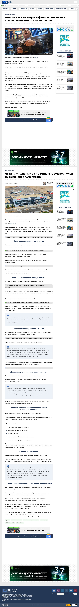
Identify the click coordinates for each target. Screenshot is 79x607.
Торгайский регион (10, 522)
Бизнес (40, 8)
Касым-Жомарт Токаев (29, 520)
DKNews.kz (13, 223)
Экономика (5, 8)
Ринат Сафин (50, 182)
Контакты (45, 605)
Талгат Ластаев (44, 520)
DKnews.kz (37, 57)
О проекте (33, 605)
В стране (72, 8)
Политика (14, 8)
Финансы (32, 8)
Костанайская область (16, 520)
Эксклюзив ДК (23, 8)
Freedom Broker (49, 8)
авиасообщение (19, 522)
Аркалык (7, 520)
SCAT (37, 520)
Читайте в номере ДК (61, 8)
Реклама (39, 605)
